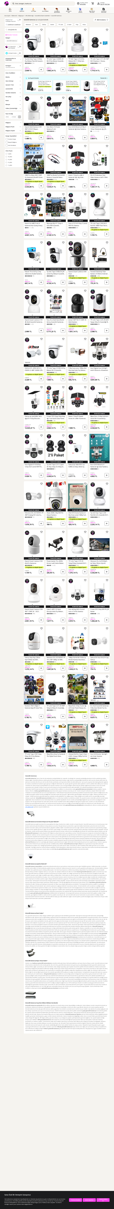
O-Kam (69, 24)
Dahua (44, 24)
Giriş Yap (107, 4)
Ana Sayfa (7, 15)
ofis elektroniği (29, 807)
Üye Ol (102, 4)
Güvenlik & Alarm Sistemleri (42, 15)
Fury (77, 24)
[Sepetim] (92, 3)
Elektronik (14, 15)
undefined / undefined (14, 24)
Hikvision (28, 24)
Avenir (52, 24)
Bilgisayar (21, 15)
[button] (32, 54)
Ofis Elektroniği (29, 15)
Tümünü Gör (103, 78)
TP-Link (60, 24)
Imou (84, 24)
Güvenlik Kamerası (56, 15)
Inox (36, 24)
